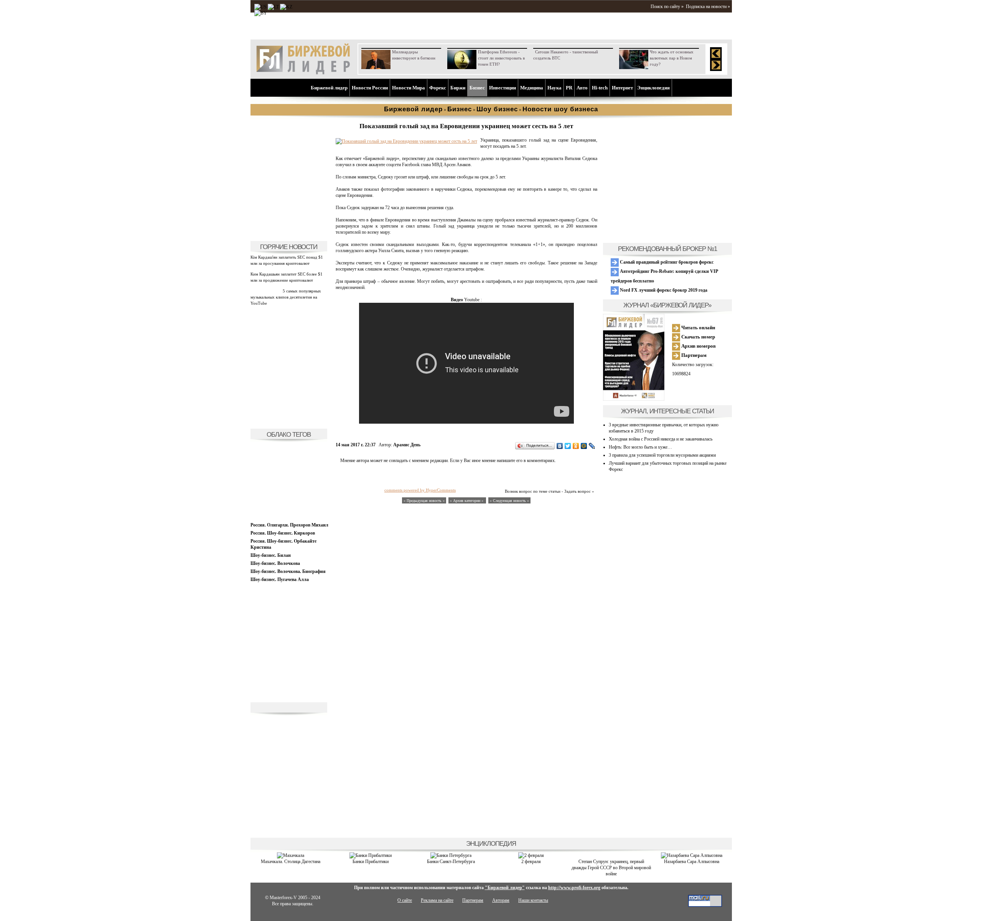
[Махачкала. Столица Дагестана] (290, 855)
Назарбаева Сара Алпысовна (691, 861)
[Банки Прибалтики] (370, 855)
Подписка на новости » (708, 6)
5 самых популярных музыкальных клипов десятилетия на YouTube (285, 297)
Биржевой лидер (329, 88)
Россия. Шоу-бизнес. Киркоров (282, 533)
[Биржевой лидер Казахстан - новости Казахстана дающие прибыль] (260, 13)
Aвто (582, 88)
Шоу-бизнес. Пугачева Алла (279, 579)
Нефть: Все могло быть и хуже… (640, 447)
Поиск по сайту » (667, 6)
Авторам (500, 900)
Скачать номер (697, 337)
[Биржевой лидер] (303, 73)
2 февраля (531, 861)
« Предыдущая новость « (424, 500)
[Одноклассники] (576, 446)
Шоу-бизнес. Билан (270, 555)
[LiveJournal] (592, 446)
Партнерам (693, 355)
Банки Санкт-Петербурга (451, 861)
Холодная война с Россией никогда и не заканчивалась (660, 439)
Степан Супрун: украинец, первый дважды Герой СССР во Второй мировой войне (611, 867)
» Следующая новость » (509, 500)
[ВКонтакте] (560, 446)
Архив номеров (698, 346)
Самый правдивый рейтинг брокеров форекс (666, 262)
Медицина (531, 88)
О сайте (404, 900)
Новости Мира (408, 88)
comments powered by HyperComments (420, 490)
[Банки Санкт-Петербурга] (450, 855)
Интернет (622, 88)
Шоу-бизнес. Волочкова (275, 563)
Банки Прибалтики (371, 861)
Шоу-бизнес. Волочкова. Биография (288, 571)
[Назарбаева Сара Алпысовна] (691, 855)
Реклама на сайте (437, 900)
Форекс (437, 88)
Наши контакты (533, 900)
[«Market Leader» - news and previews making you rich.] (260, 7)
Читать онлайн (697, 327)
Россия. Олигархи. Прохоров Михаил (289, 525)
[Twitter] (568, 446)
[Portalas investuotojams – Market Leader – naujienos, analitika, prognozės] (273, 7)
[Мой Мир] (584, 446)
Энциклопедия (653, 88)
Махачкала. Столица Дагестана (290, 861)
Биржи (457, 88)
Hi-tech (600, 88)
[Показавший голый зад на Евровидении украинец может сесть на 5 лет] (406, 141)
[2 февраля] (531, 855)
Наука (554, 88)
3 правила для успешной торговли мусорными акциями (662, 455)
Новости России (370, 88)
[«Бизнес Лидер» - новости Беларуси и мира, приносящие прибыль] (286, 7)
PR (569, 88)
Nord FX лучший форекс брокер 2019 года (663, 290)
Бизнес (477, 88)
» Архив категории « (467, 500)
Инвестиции (502, 88)
